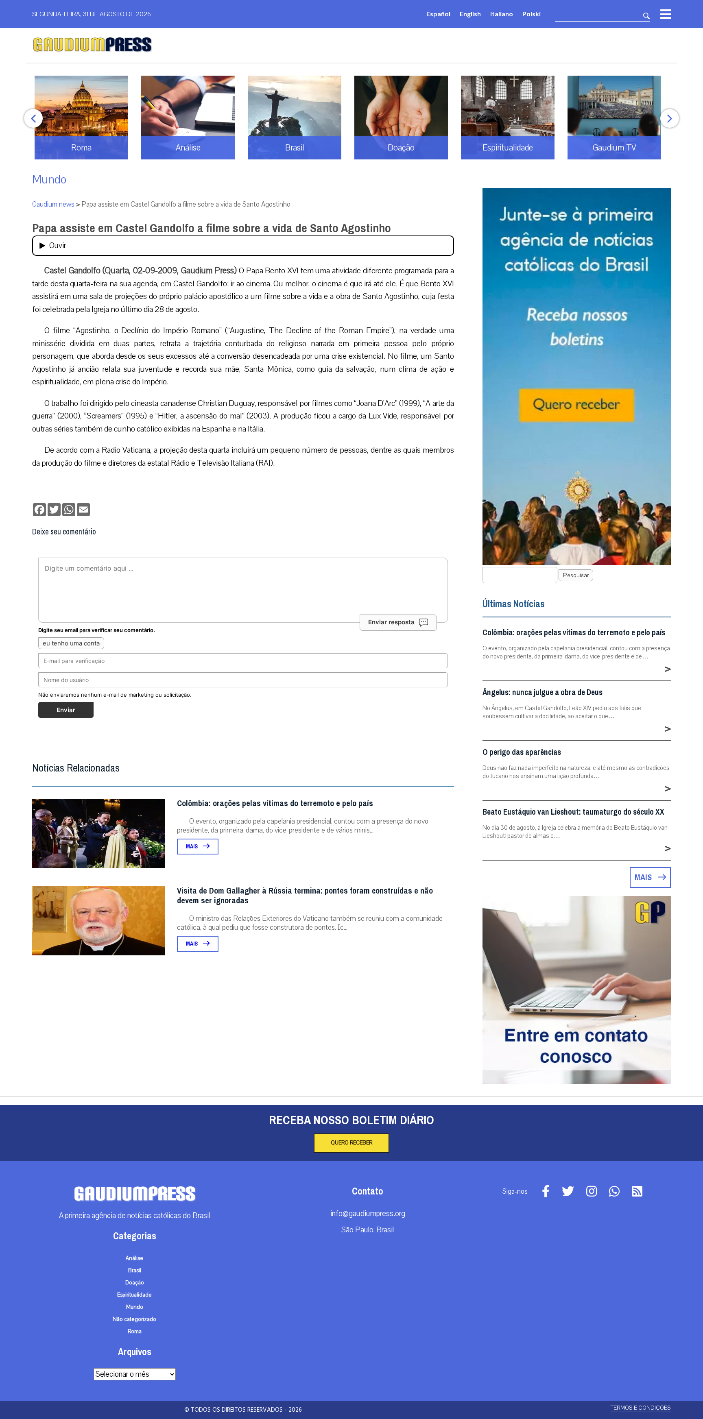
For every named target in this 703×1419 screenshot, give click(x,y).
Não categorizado (134, 1319)
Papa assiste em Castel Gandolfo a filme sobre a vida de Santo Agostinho (211, 228)
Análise (134, 1258)
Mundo (49, 179)
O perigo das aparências (521, 752)
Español (438, 13)
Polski (531, 13)
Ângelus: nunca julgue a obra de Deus (542, 692)
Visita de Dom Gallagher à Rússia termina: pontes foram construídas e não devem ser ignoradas (305, 895)
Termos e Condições (641, 1408)
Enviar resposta (391, 622)
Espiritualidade (134, 1295)
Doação (134, 1282)
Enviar (66, 710)
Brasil (134, 1270)
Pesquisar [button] (576, 575)
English (470, 13)
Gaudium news (53, 204)
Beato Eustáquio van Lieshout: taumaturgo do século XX (573, 812)
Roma (135, 1331)
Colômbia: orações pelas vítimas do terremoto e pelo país (275, 803)
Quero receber (351, 1143)
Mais (192, 846)
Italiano (501, 13)
